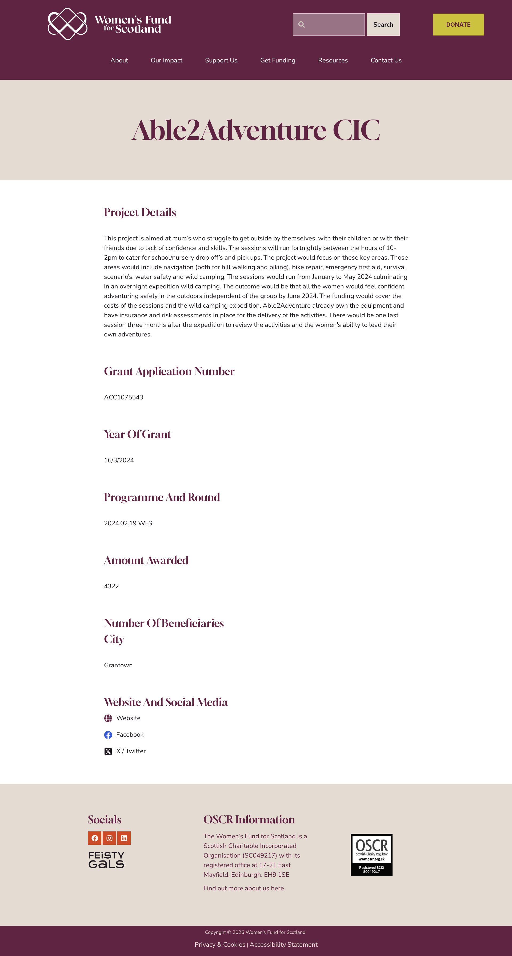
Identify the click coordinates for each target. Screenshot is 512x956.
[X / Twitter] (108, 751)
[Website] (108, 718)
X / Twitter (131, 751)
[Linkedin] (124, 838)
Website (128, 718)
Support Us (221, 60)
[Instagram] (109, 838)
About (119, 60)
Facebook (129, 734)
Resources (333, 60)
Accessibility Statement (284, 944)
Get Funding (277, 60)
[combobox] (329, 24)
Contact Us (386, 60)
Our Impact (166, 60)
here (277, 888)
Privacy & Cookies (220, 944)
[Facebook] (108, 735)
